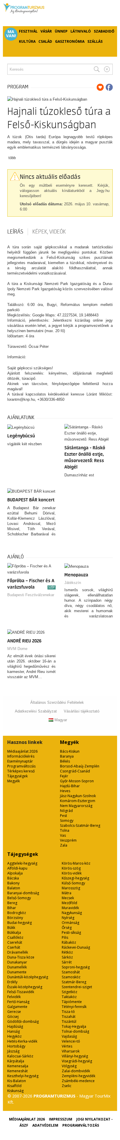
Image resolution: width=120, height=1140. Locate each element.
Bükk (11, 927)
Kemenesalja (17, 1066)
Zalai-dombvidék (76, 1070)
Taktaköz (69, 996)
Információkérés (20, 756)
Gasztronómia (69, 41)
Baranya (67, 756)
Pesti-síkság (71, 932)
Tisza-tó (68, 1011)
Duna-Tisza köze (20, 957)
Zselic (66, 1085)
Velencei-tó (71, 1041)
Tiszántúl (69, 1021)
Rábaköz (69, 942)
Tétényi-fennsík (74, 1006)
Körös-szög (71, 868)
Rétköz (67, 952)
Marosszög (71, 888)
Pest (63, 815)
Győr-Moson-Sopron (77, 781)
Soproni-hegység (76, 967)
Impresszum (60, 1119)
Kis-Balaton (16, 1080)
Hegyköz (14, 1036)
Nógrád (66, 810)
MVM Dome (17, 648)
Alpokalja (15, 873)
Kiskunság (15, 1090)
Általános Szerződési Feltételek (57, 702)
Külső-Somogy (73, 883)
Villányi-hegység (75, 1056)
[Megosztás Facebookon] (109, 87)
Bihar (11, 907)
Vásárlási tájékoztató (81, 711)
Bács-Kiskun (70, 751)
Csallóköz (15, 937)
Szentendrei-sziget (77, 986)
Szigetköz (69, 991)
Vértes (67, 1046)
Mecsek (68, 897)
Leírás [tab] (15, 232)
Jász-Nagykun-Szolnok (78, 795)
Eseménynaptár (20, 761)
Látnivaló (80, 31)
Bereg (12, 902)
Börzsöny (15, 917)
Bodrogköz (16, 912)
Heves (65, 790)
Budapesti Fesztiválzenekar (30, 595)
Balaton (13, 888)
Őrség (67, 927)
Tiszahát (68, 1016)
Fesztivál (28, 31)
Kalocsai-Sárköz (20, 1056)
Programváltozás (21, 766)
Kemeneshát (17, 1070)
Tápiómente (72, 1001)
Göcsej (13, 1016)
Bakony (13, 883)
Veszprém (68, 840)
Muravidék (70, 907)
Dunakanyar (17, 962)
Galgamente (17, 1006)
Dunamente (17, 972)
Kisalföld (14, 1085)
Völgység (69, 1066)
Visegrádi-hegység (77, 1061)
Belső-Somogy (19, 897)
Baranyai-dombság (23, 892)
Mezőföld (69, 902)
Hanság (13, 1031)
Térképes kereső (21, 771)
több (12, 158)
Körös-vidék (72, 873)
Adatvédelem (45, 1125)
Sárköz (67, 957)
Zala (63, 845)
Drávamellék (17, 952)
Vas (63, 835)
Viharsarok (71, 1051)
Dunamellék (17, 967)
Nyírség (68, 917)
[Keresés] (97, 69)
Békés (65, 761)
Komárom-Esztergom (77, 800)
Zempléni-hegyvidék (78, 1075)
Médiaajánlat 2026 (22, 751)
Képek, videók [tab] (49, 232)
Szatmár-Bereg (74, 981)
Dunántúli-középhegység (27, 977)
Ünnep (61, 31)
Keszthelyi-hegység (22, 1075)
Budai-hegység (19, 922)
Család (45, 41)
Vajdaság (69, 1036)
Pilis (65, 937)
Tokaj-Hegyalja (74, 1026)
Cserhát (13, 947)
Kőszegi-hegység (75, 878)
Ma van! (11, 34)
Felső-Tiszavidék (20, 991)
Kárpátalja (15, 1061)
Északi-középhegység (24, 986)
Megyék (13, 781)
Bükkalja (14, 932)
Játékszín (72, 582)
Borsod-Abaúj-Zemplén (79, 766)
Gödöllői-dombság (23, 1021)
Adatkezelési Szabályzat (36, 711)
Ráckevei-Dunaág (76, 947)
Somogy (66, 820)
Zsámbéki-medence (78, 1080)
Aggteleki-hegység (22, 863)
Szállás (95, 41)
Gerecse (14, 1011)
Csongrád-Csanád (75, 771)
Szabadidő (104, 31)
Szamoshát (71, 972)
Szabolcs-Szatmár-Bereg (80, 825)
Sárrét (67, 962)
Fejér (64, 776)
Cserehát (14, 942)
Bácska (13, 878)
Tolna (64, 830)
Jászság (13, 1051)
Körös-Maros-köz (76, 863)
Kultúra (27, 41)
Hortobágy (16, 1046)
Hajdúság (15, 1026)
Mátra (66, 892)
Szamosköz (71, 977)
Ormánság (70, 922)
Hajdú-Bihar (70, 785)
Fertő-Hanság (18, 1001)
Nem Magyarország (76, 805)
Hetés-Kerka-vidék (22, 1041)
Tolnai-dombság (75, 1031)
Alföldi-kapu (17, 868)
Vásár (46, 31)
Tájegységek (17, 776)
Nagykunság (72, 912)
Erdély (12, 981)
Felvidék (14, 996)
